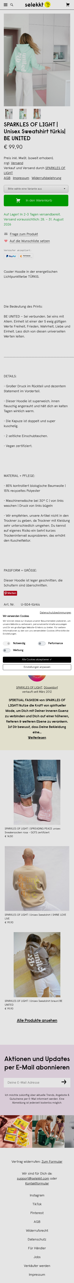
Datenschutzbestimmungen (55, 612)
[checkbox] (6, 643)
